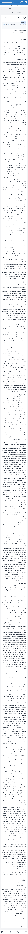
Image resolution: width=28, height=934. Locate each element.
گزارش (10, 9)
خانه (26, 6)
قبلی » (3, 922)
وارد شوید (9, 24)
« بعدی (24, 922)
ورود (22, 2)
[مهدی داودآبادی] (7, 2)
